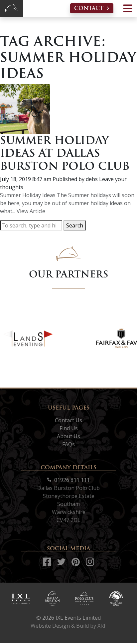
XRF (101, 625)
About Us (68, 436)
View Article (31, 211)
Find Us (69, 428)
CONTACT (88, 8)
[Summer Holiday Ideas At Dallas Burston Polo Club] (25, 108)
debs (92, 179)
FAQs (68, 444)
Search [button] (74, 225)
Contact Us (68, 420)
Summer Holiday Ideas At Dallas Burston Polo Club (64, 153)
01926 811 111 (71, 480)
